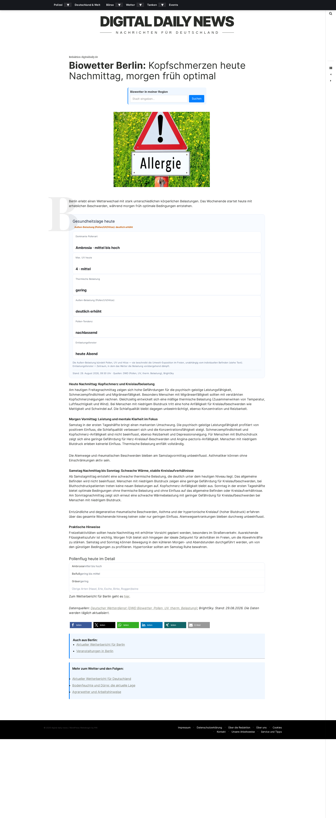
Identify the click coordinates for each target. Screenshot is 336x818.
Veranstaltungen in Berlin (94, 651)
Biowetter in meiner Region (149, 91)
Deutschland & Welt (87, 4)
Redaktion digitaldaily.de (83, 57)
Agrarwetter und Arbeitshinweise (96, 692)
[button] (81, 625)
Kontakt (221, 731)
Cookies (277, 727)
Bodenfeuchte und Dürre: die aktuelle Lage (103, 685)
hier (126, 596)
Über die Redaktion (239, 727)
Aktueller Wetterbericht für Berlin (100, 644)
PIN (95, 727)
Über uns (261, 727)
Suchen (196, 98)
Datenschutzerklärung (209, 727)
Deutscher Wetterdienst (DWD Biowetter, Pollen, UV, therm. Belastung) (144, 608)
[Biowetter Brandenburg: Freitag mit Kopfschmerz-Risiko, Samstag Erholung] (331, 81)
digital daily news (167, 21)
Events (173, 4)
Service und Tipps (271, 731)
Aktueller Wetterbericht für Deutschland (101, 679)
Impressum (184, 727)
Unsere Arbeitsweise (243, 731)
